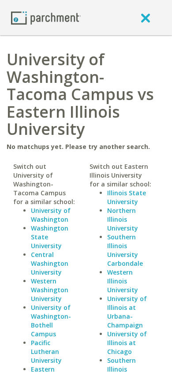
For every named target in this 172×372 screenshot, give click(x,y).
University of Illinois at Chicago (127, 343)
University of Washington (51, 214)
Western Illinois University (122, 281)
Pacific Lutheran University (46, 352)
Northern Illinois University (122, 219)
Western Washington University (49, 290)
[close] (145, 17)
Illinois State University (126, 197)
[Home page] (46, 17)
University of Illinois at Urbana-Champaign (127, 311)
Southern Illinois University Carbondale (125, 250)
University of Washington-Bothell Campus (51, 320)
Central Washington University (49, 263)
